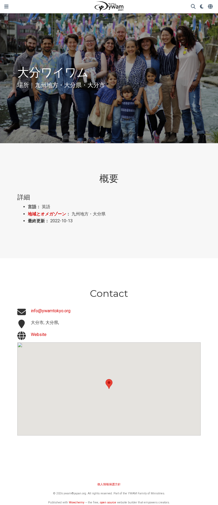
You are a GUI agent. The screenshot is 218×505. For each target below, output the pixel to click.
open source (108, 502)
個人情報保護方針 (109, 484)
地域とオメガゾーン (47, 213)
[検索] (193, 7)
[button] (109, 384)
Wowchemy (76, 502)
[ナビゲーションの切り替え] (6, 6)
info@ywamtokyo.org (50, 310)
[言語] (211, 7)
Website (39, 334)
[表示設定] (202, 7)
